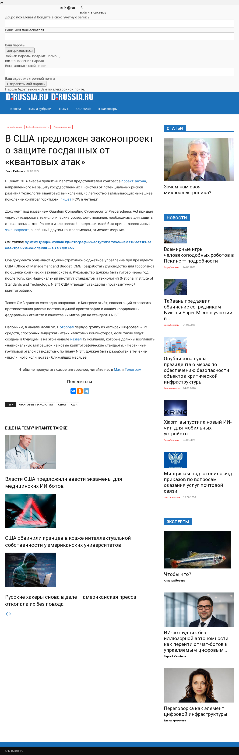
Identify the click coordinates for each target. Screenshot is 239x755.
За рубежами (14, 126)
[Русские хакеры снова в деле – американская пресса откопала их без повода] (80, 570)
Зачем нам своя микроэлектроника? (187, 189)
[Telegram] (69, 8)
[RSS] (65, 8)
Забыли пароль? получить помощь (33, 56)
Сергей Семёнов (175, 656)
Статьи (175, 128)
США (74, 404)
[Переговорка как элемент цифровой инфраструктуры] (199, 685)
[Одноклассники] (80, 391)
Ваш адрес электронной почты (30, 78)
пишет (65, 199)
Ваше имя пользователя (24, 30)
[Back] (81, 7)
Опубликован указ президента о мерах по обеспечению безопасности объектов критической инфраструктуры (196, 370)
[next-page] (10, 614)
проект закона (133, 181)
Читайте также (50, 428)
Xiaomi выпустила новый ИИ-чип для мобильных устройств (198, 427)
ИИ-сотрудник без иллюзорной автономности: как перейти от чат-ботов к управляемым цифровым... (196, 641)
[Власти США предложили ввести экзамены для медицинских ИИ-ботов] (80, 452)
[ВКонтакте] (73, 391)
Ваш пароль (15, 45)
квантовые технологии (36, 404)
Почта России (172, 497)
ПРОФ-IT (64, 109)
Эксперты (178, 521)
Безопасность (172, 388)
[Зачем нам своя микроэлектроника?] (199, 159)
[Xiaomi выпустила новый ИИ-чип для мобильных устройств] (199, 408)
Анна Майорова (174, 580)
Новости (14, 109)
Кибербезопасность (37, 126)
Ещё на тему (19, 428)
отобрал (67, 327)
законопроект (17, 230)
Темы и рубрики (39, 109)
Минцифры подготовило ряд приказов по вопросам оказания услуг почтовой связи (198, 482)
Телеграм (133, 369)
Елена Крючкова (175, 720)
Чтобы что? (177, 574)
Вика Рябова (14, 171)
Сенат (62, 404)
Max (117, 369)
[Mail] (62, 8)
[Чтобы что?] (199, 549)
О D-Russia (83, 109)
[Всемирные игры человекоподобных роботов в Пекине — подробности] (199, 235)
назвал (76, 339)
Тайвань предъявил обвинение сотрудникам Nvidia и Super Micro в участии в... (198, 309)
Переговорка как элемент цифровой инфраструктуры (195, 711)
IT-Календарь (107, 109)
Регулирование (62, 126)
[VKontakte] (73, 8)
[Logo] (27, 100)
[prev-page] (6, 614)
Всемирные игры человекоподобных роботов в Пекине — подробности (199, 255)
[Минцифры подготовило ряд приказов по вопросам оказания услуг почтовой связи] (199, 460)
